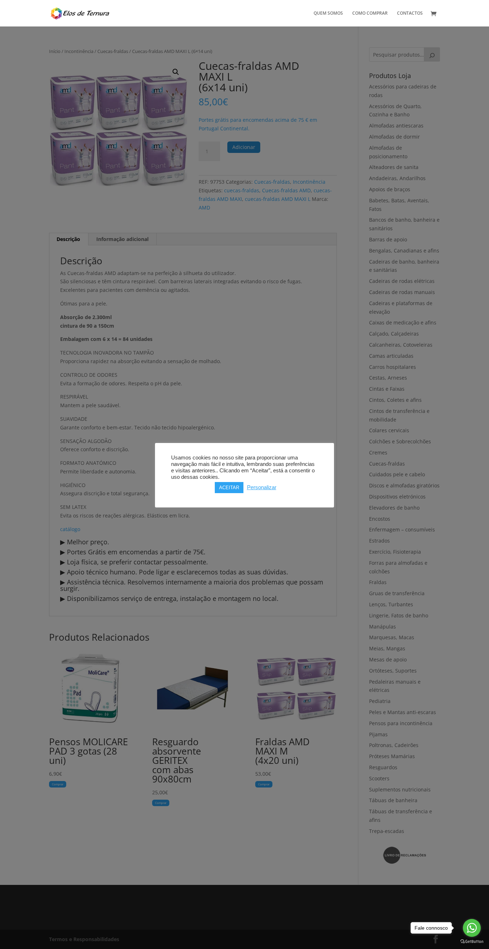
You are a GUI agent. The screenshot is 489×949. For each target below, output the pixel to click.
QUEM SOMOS (328, 13)
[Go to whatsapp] (472, 928)
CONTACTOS (410, 13)
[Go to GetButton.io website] (471, 941)
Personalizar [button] (261, 487)
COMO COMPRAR (370, 13)
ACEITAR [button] (229, 487)
